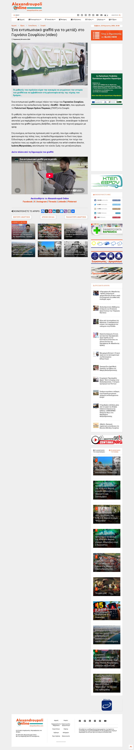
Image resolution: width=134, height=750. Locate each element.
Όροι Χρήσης (56, 736)
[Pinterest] (93, 15)
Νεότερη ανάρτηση (21, 217)
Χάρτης (66, 729)
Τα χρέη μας (101, 593)
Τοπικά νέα (50, 19)
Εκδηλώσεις (76, 19)
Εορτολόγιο (56, 729)
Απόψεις (64, 19)
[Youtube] (97, 15)
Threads (52, 201)
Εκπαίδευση (32, 25)
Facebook (27, 201)
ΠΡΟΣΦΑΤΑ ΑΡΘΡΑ (102, 285)
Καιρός (66, 720)
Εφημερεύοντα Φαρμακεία (56, 724)
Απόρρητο (66, 732)
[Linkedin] (89, 15)
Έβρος (22, 25)
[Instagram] (86, 15)
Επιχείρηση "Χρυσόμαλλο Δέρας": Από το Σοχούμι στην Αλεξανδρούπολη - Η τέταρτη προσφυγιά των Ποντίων (75, 232)
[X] (82, 15)
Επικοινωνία (66, 736)
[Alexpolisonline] (101, 15)
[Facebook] (78, 15)
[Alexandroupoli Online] (27, 10)
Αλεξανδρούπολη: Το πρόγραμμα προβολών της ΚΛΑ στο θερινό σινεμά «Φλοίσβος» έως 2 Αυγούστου (106, 539)
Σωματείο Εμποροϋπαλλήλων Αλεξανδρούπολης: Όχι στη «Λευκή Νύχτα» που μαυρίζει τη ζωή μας (106, 660)
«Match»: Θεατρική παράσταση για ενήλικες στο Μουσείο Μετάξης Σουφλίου (109, 426)
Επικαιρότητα (35, 19)
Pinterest (72, 201)
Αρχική (21, 19)
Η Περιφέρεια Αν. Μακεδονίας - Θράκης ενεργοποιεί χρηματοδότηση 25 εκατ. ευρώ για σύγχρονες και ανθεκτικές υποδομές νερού (110, 295)
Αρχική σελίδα (48, 217)
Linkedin (62, 201)
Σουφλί (43, 25)
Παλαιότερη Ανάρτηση (76, 217)
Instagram (42, 201)
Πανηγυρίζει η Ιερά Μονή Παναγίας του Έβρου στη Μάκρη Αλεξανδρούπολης (49, 234)
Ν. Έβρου (113, 19)
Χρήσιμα (101, 19)
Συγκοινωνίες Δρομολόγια (66, 724)
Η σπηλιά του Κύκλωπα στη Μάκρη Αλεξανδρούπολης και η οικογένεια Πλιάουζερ (48, 251)
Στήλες (89, 19)
